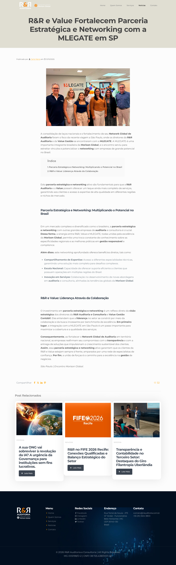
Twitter (80, 522)
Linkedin (81, 519)
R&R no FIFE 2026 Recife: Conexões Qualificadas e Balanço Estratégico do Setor (88, 455)
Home (51, 513)
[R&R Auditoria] (35, 5)
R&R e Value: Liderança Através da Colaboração (73, 171)
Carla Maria (35, 59)
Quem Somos (54, 517)
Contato (52, 529)
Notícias (52, 525)
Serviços (52, 521)
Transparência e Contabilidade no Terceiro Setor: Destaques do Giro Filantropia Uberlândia (134, 457)
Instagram (82, 516)
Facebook (82, 513)
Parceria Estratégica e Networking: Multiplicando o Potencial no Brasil (85, 167)
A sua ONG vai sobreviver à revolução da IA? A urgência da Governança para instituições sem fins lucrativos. (37, 457)
